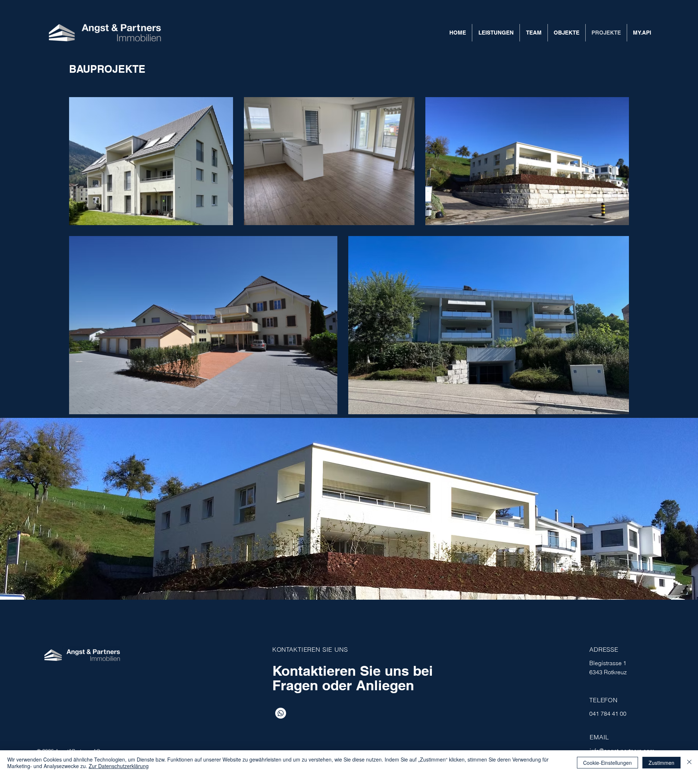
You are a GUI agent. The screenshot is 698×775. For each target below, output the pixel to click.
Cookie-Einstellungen (607, 762)
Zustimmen (661, 762)
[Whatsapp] (280, 713)
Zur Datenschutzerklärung (119, 766)
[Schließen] (689, 762)
